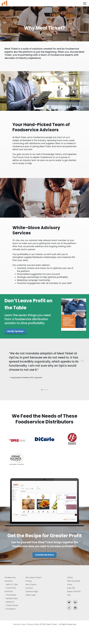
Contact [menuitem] (29, 588)
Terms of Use (19, 624)
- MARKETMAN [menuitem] (11, 598)
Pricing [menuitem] (28, 581)
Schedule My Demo (44, 554)
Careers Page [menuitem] (31, 591)
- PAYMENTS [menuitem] (10, 609)
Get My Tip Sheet (15, 331)
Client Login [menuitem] (30, 595)
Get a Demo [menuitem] (31, 584)
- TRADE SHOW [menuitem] (11, 605)
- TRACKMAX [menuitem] (10, 595)
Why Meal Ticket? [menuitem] (33, 577)
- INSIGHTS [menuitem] (9, 602)
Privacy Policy (33, 624)
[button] (41, 389)
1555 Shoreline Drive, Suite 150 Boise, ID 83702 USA (74, 588)
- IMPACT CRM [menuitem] (11, 584)
